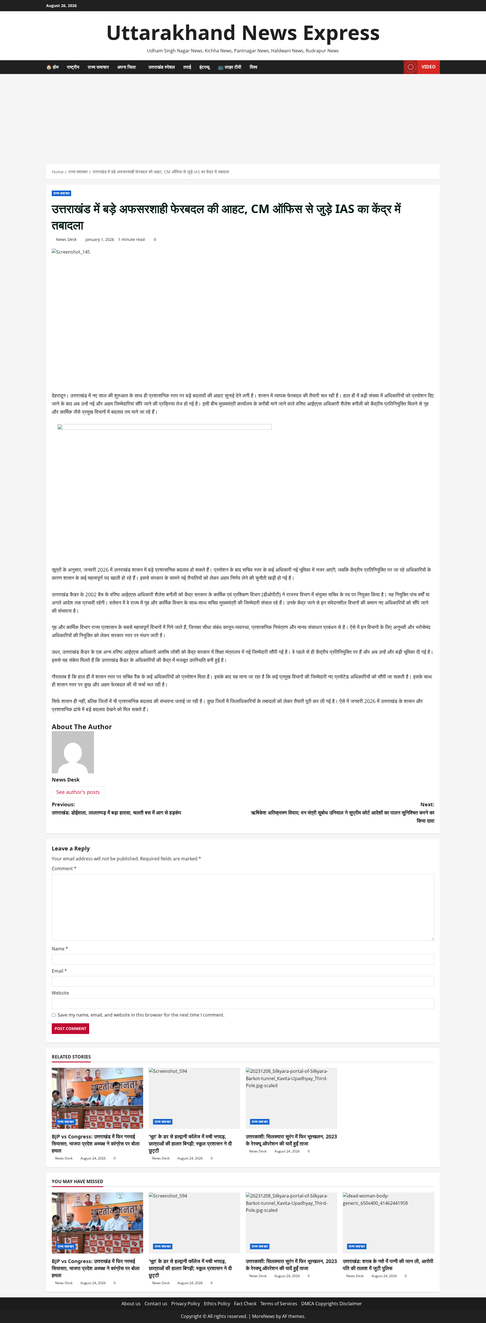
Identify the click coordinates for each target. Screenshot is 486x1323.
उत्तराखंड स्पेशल (161, 67)
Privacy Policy (185, 1303)
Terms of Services (278, 1303)
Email (59, 971)
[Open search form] (397, 67)
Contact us (156, 1303)
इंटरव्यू (204, 67)
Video (429, 67)
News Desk (66, 239)
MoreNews (263, 1316)
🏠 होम (52, 67)
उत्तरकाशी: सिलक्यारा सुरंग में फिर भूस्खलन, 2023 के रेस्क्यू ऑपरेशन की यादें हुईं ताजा (291, 1140)
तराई (187, 67)
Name (60, 949)
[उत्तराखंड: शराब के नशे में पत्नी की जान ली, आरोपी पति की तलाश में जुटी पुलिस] (388, 1222)
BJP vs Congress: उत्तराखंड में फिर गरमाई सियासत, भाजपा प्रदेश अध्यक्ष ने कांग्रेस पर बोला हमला (96, 1143)
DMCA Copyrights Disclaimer (331, 1303)
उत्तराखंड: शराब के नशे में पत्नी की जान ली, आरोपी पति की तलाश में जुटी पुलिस (388, 1264)
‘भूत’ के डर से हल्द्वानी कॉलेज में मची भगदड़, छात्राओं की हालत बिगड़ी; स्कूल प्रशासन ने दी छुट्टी (190, 1143)
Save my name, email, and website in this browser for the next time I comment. (141, 1015)
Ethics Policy (217, 1303)
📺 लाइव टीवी (229, 67)
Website (60, 993)
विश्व (253, 67)
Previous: (116, 808)
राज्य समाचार (98, 67)
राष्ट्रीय (73, 67)
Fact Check (245, 1303)
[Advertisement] (243, 116)
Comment (64, 868)
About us (131, 1303)
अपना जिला (126, 67)
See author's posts (78, 792)
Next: (342, 812)
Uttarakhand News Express (243, 32)
